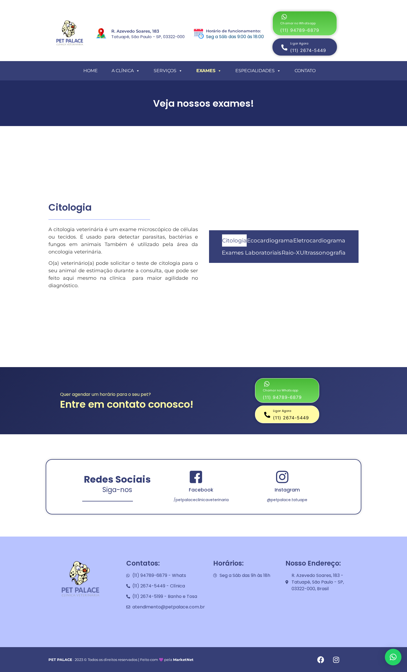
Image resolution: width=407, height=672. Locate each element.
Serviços (165, 70)
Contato (305, 70)
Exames (205, 70)
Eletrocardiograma (319, 240)
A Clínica (123, 70)
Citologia (234, 240)
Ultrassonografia (323, 252)
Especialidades (255, 70)
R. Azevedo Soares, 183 (135, 31)
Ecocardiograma (270, 240)
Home (90, 70)
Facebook (201, 490)
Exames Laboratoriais (251, 252)
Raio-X (291, 252)
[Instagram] (336, 659)
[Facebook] (321, 659)
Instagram (287, 490)
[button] (304, 23)
